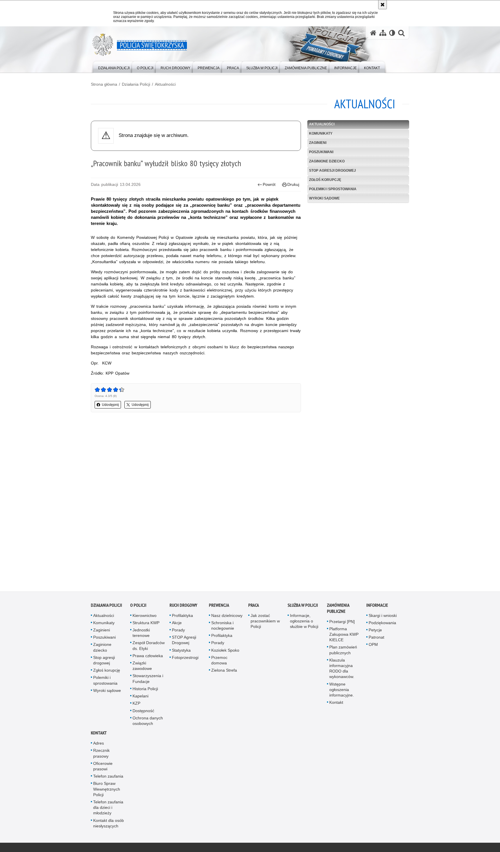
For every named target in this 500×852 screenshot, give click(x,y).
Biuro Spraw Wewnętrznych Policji (106, 790)
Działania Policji (136, 84)
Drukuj (293, 184)
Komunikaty (320, 133)
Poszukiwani (321, 152)
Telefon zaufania (108, 778)
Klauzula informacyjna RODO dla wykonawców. (341, 670)
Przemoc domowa (219, 662)
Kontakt (336, 704)
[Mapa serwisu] (382, 32)
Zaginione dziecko (327, 161)
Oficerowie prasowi (103, 768)
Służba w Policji (303, 607)
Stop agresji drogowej (332, 170)
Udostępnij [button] (110, 405)
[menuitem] (114, 67)
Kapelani (140, 697)
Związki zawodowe (142, 667)
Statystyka (181, 652)
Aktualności (165, 84)
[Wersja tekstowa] (392, 32)
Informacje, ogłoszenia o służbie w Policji (304, 623)
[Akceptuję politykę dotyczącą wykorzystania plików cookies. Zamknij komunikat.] (382, 4)
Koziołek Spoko (225, 652)
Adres (98, 745)
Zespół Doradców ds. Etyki (149, 647)
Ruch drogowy (183, 607)
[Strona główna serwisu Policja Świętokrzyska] (373, 32)
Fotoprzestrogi (185, 659)
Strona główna (104, 84)
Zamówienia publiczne (338, 610)
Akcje (177, 624)
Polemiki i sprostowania (332, 189)
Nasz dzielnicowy (226, 617)
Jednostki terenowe (141, 634)
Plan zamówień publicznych (343, 652)
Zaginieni (317, 143)
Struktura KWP (146, 624)
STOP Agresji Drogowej (184, 642)
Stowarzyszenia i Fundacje (148, 680)
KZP (136, 705)
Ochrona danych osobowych (148, 722)
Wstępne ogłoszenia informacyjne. (341, 691)
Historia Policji (145, 690)
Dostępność (143, 712)
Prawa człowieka (148, 657)
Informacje (377, 607)
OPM (373, 646)
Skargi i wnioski (383, 617)
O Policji (138, 607)
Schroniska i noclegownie (222, 627)
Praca (253, 607)
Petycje (375, 631)
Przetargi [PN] (342, 623)
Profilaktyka (182, 617)
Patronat (376, 639)
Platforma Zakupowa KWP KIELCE (344, 636)
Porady (178, 631)
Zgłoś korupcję (325, 180)
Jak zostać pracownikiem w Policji (265, 623)
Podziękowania (382, 624)
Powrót (269, 184)
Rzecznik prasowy (101, 755)
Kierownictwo (145, 617)
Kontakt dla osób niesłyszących (108, 825)
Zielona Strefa (224, 672)
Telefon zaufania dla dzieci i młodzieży (108, 809)
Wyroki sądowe (324, 198)
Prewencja (219, 607)
